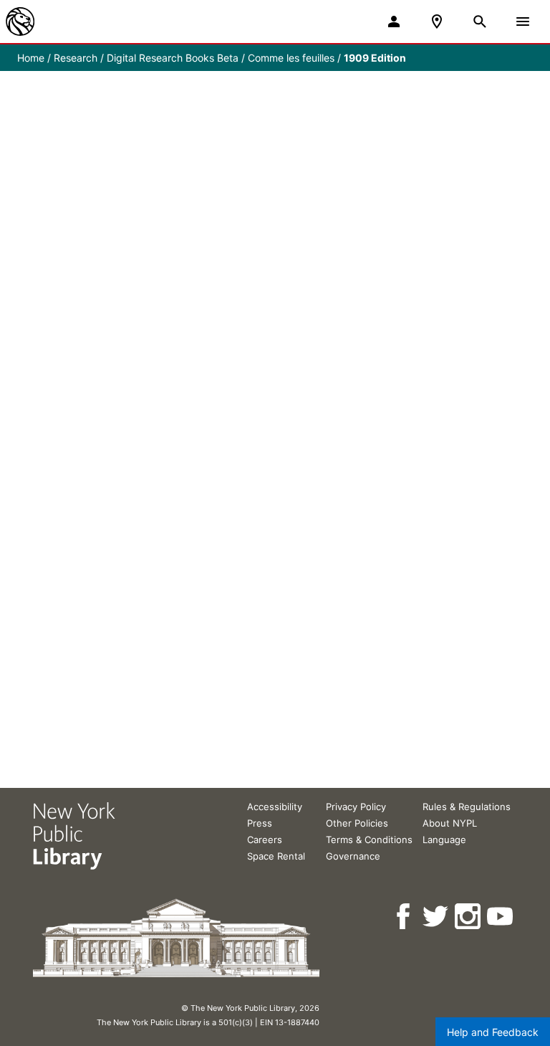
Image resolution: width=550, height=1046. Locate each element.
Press (259, 823)
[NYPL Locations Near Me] (436, 21)
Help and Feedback (493, 1032)
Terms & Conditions (369, 839)
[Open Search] (479, 21)
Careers (264, 839)
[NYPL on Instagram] (469, 916)
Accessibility (274, 806)
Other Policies (357, 823)
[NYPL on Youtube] (501, 916)
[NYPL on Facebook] (404, 916)
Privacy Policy (356, 806)
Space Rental (276, 856)
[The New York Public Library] (20, 21)
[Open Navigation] (522, 21)
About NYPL (450, 823)
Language (444, 839)
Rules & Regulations (467, 806)
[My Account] (393, 21)
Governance (353, 856)
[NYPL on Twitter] (436, 916)
